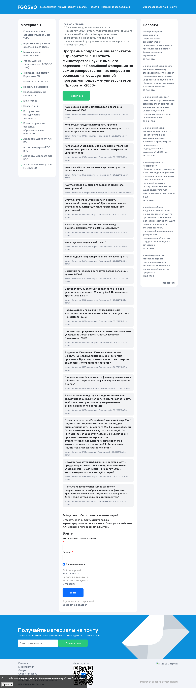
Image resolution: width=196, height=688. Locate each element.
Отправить (69, 583)
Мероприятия (48, 6)
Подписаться (73, 643)
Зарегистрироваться (155, 6)
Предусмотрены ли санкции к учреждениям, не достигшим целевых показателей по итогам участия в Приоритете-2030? (97, 313)
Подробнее (78, 678)
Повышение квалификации (116, 6)
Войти (173, 6)
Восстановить (71, 573)
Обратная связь (77, 6)
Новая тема (76, 95)
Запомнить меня (75, 564)
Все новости (168, 282)
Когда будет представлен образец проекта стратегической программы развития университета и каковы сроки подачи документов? (97, 128)
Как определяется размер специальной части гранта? (97, 256)
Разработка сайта (159, 681)
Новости (94, 6)
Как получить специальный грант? (85, 242)
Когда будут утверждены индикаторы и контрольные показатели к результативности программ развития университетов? (96, 149)
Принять (7, 684)
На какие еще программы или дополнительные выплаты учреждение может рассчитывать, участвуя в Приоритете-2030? (98, 335)
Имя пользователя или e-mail (79, 538)
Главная (67, 24)
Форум (62, 6)
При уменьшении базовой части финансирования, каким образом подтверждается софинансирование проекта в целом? (98, 380)
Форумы (79, 24)
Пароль (67, 552)
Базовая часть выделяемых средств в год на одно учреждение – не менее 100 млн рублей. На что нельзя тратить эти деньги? (96, 292)
